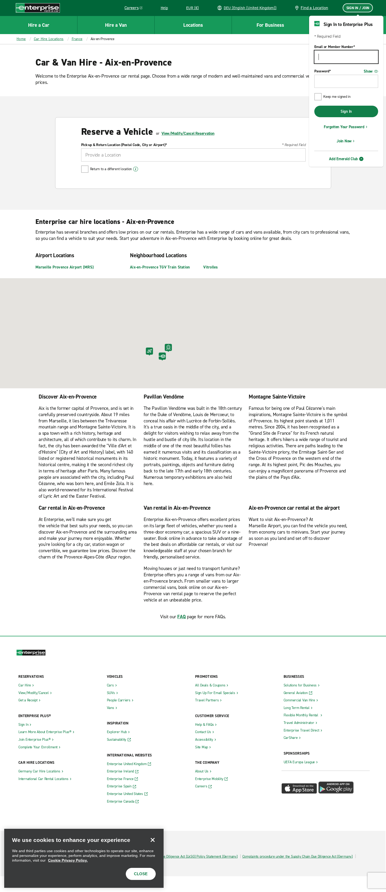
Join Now (344, 141)
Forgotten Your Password (344, 127)
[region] (84, 858)
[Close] (152, 840)
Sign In (346, 111)
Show (368, 71)
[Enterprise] (38, 7)
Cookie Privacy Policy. (68, 860)
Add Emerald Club (343, 159)
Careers (135, 8)
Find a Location (314, 7)
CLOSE (141, 874)
